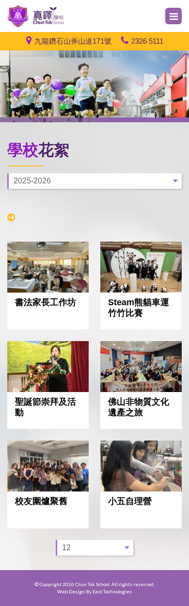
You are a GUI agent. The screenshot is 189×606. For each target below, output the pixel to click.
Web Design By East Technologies (94, 591)
